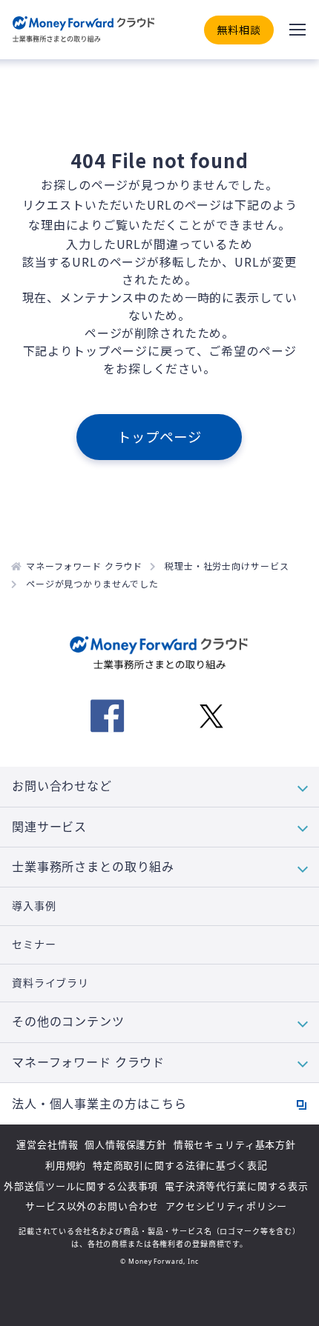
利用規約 (65, 1165)
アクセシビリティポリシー (226, 1206)
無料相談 (238, 29)
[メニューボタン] (297, 30)
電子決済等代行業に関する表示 (237, 1186)
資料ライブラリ (50, 983)
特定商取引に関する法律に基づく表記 (180, 1165)
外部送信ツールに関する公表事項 (81, 1186)
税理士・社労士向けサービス (227, 565)
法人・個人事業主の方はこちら (99, 1104)
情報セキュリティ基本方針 (235, 1144)
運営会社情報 (47, 1144)
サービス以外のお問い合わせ (92, 1206)
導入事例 (34, 906)
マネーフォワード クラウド (84, 565)
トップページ (159, 436)
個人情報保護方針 (126, 1144)
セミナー (34, 944)
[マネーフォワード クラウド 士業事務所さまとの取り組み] (84, 30)
